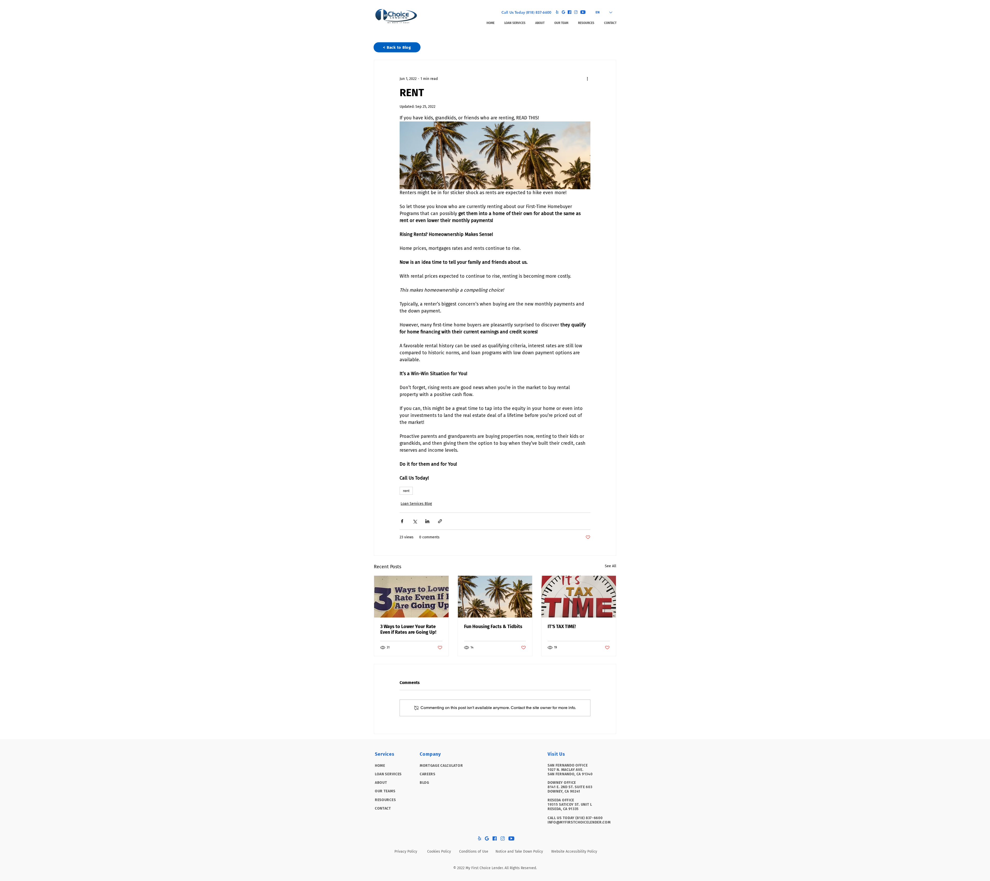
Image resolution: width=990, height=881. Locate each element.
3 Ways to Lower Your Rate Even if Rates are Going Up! (408, 629)
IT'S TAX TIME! (562, 626)
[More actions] (587, 79)
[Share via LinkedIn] (427, 521)
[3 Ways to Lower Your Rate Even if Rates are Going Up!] (411, 596)
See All (610, 566)
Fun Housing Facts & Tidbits (493, 626)
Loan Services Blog (416, 503)
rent (406, 491)
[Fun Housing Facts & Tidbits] (495, 596)
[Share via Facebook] (402, 521)
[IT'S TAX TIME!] (578, 596)
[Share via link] (440, 521)
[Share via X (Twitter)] (414, 521)
